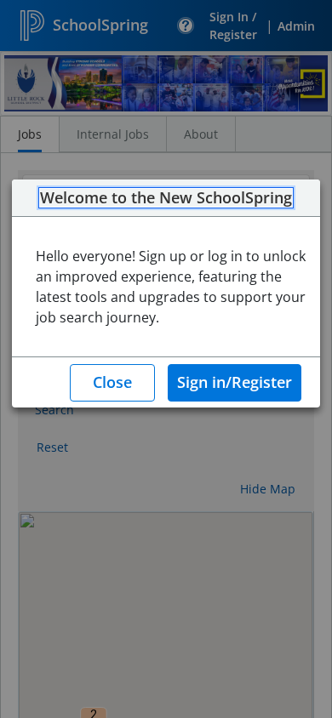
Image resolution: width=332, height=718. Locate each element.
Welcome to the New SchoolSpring (166, 198)
